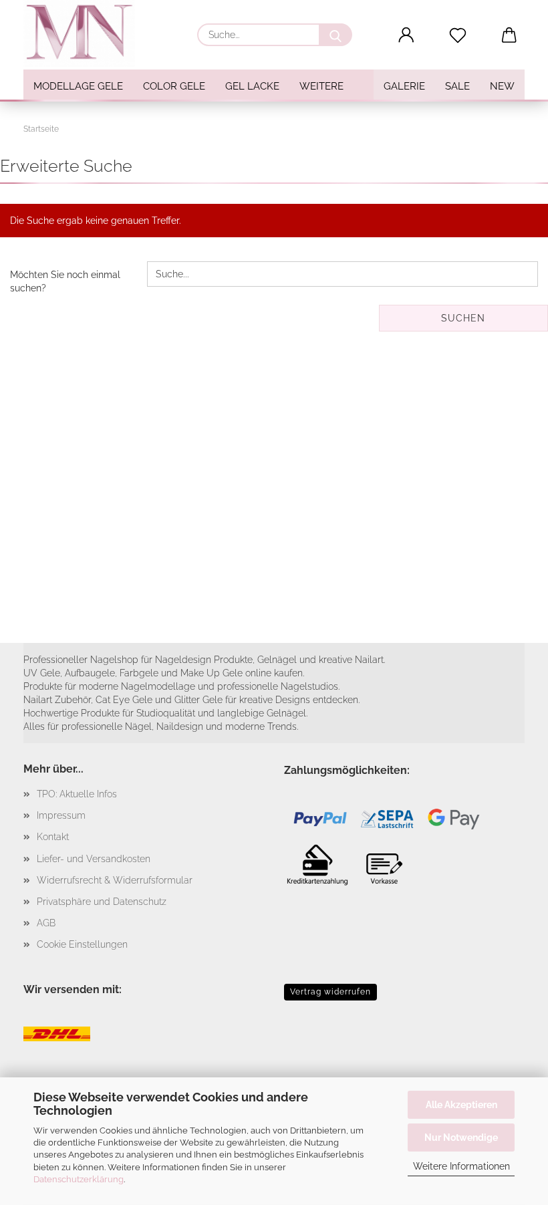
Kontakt (53, 836)
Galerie (404, 86)
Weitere (321, 86)
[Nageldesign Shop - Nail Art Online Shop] (84, 33)
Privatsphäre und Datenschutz (101, 901)
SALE (457, 86)
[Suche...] (335, 34)
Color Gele (174, 86)
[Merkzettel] (458, 35)
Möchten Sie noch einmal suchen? (65, 281)
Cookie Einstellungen (82, 944)
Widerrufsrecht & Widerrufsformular (114, 880)
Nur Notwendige (461, 1137)
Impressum (61, 815)
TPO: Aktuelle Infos (77, 794)
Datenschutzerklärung (78, 1179)
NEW (502, 86)
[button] (406, 35)
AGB (46, 923)
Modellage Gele (78, 86)
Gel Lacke (252, 86)
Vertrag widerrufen (330, 991)
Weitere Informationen (461, 1166)
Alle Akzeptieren (461, 1104)
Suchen (463, 318)
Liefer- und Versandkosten (93, 858)
